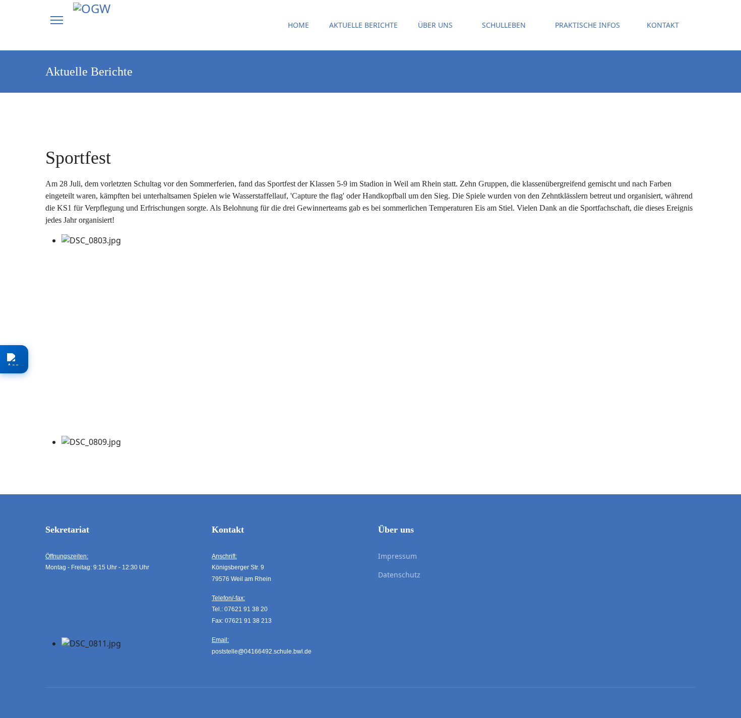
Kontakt (663, 25)
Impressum (397, 556)
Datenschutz (399, 574)
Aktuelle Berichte (363, 25)
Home (298, 25)
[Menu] (56, 20)
